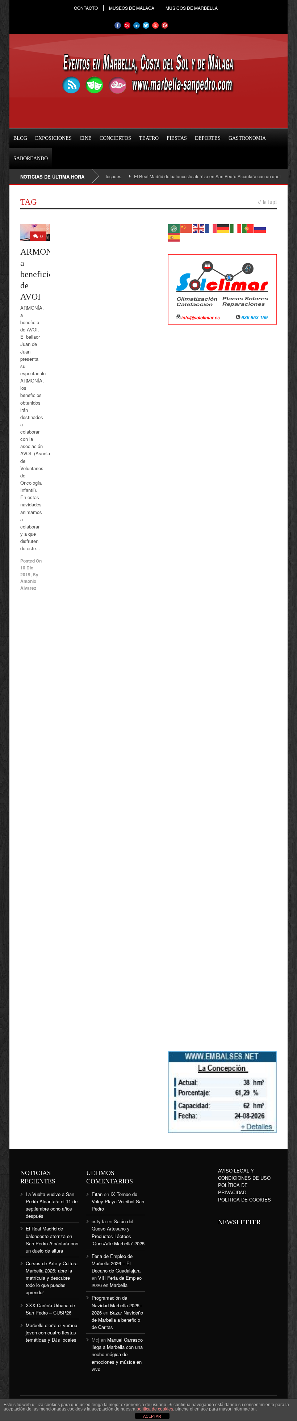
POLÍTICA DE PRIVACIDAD (233, 1189)
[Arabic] (174, 227)
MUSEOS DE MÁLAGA (131, 8)
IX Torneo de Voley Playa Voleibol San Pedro (118, 1201)
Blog (20, 138)
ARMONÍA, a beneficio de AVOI (41, 274)
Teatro (149, 138)
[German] (223, 227)
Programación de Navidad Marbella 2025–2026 (117, 1305)
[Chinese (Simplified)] (186, 227)
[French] (211, 227)
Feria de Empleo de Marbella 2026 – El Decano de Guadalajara (116, 1263)
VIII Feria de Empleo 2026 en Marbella (117, 1281)
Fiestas (177, 138)
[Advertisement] (222, 447)
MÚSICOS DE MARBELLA (192, 8)
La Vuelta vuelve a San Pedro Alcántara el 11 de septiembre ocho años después (52, 1205)
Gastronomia (247, 138)
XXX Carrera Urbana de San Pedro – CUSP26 (50, 1309)
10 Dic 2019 (26, 571)
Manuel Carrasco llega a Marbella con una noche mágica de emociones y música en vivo (117, 1354)
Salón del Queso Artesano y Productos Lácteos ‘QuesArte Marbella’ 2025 (118, 1232)
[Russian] (260, 227)
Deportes (208, 138)
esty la (99, 1221)
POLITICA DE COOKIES (244, 1199)
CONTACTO (86, 8)
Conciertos (115, 138)
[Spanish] (174, 236)
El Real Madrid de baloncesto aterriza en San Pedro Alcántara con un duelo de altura (198, 176)
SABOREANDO (30, 158)
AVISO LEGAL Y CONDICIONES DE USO (244, 1174)
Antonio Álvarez (28, 584)
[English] (199, 227)
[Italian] (236, 227)
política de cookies (155, 1409)
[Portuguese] (248, 227)
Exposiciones (53, 138)
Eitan (97, 1194)
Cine (86, 138)
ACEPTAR (152, 1416)
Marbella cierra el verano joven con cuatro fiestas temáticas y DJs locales (51, 1332)
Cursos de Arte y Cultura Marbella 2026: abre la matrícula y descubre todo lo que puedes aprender (52, 1278)
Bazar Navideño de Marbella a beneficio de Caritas (117, 1319)
